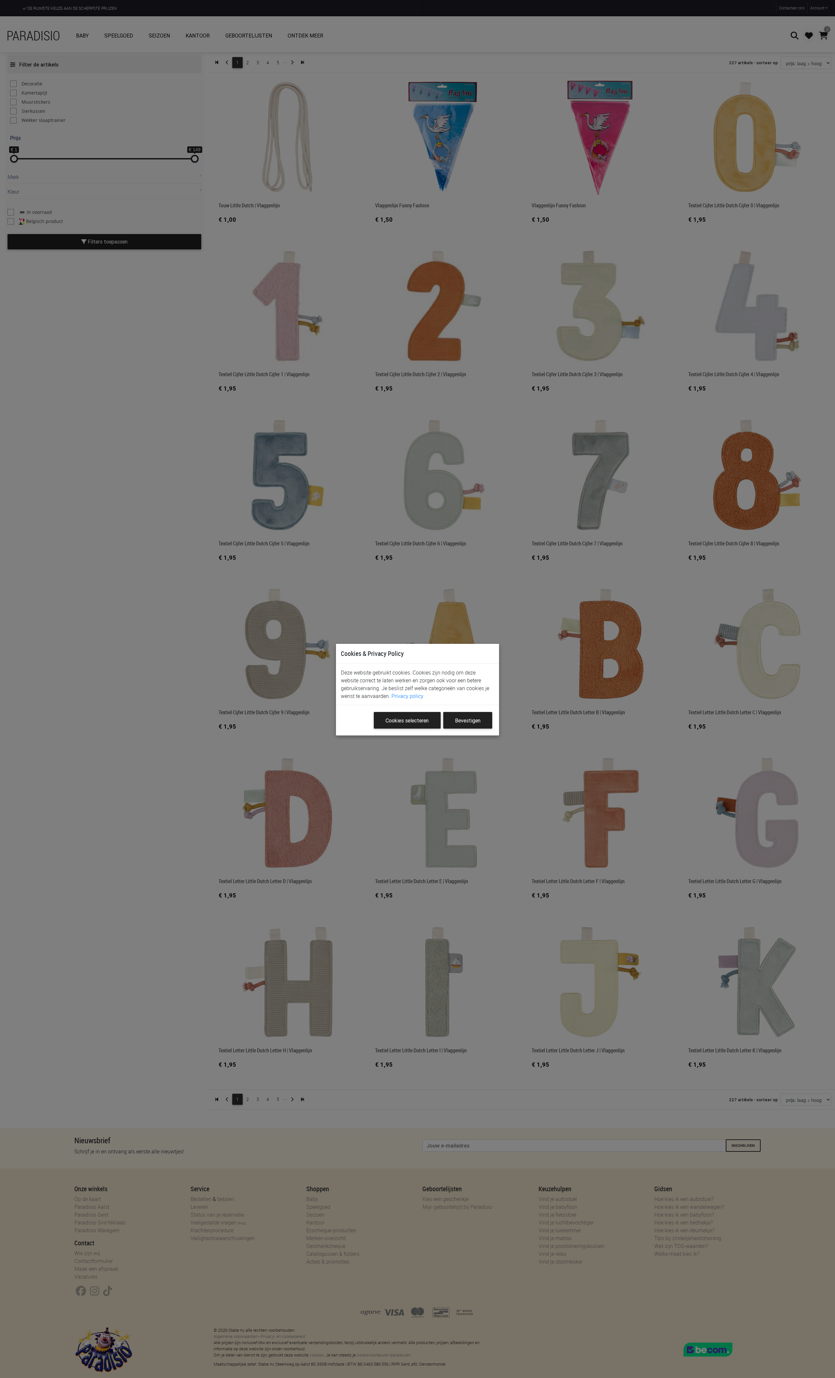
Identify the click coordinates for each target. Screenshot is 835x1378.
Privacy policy (407, 696)
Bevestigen (467, 720)
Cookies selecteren (407, 720)
